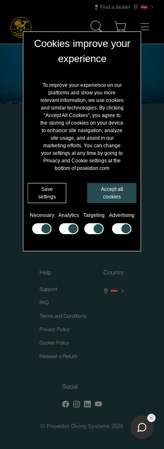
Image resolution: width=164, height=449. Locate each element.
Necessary (42, 215)
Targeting (94, 215)
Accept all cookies (112, 193)
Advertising (122, 215)
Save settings (47, 193)
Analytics (68, 215)
